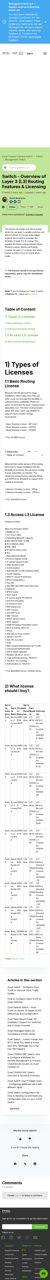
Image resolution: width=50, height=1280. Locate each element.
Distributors (26, 1271)
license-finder (17, 958)
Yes (20, 1139)
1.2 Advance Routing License (20, 329)
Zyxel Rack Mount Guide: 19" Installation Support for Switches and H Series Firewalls (24, 1022)
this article (32, 294)
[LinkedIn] (35, 1164)
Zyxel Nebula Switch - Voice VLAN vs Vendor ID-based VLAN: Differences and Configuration (24, 1010)
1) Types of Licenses (20, 317)
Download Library (12, 1258)
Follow (12, 207)
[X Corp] (25, 1164)
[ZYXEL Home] (6, 1211)
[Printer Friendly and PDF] (31, 207)
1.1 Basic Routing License (18, 323)
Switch (39, 156)
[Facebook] (15, 1164)
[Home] (10, 53)
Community (9, 1254)
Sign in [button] (30, 53)
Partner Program (41, 1254)
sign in (18, 1195)
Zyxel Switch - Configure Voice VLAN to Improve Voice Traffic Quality (23, 990)
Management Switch (15, 159)
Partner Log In (40, 1250)
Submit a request (34, 214)
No (30, 1139)
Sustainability (40, 1277)
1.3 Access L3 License (21, 335)
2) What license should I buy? (20, 341)
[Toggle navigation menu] (45, 53)
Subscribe (40, 1226)
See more (14, 1109)
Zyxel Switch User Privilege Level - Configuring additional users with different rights (24, 1084)
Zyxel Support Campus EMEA (17, 156)
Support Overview (12, 1250)
